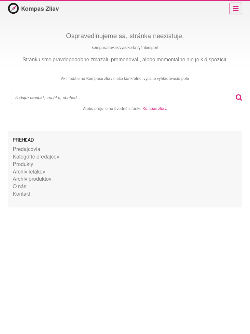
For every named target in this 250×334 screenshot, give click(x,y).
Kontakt (21, 193)
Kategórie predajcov (36, 156)
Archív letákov (29, 171)
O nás (19, 186)
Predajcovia (26, 149)
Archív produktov (32, 178)
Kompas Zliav (40, 8)
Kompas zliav (154, 108)
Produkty (23, 164)
